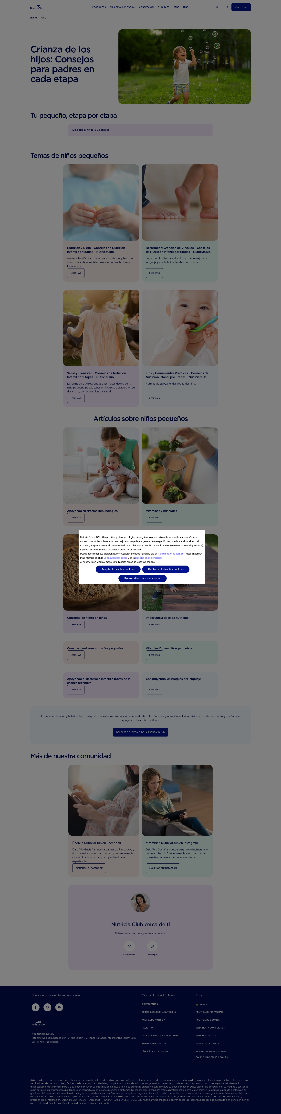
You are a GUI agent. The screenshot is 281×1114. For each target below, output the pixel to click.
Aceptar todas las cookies (118, 569)
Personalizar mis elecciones (142, 578)
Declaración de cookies (115, 557)
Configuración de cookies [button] (171, 553)
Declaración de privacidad (148, 557)
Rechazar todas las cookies (166, 569)
